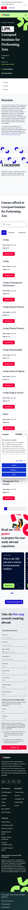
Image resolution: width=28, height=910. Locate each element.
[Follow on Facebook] (8, 782)
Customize (13, 470)
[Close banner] (25, 434)
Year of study (6, 677)
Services (17, 796)
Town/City (5, 716)
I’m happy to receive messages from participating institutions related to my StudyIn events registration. (14, 741)
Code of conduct (6, 828)
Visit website (8, 73)
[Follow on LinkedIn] (3, 782)
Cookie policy (5, 907)
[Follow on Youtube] (14, 782)
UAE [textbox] (3, 711)
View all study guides (13, 602)
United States (5, 812)
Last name (5, 642)
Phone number (6, 649)
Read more (9, 586)
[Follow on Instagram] (19, 782)
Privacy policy (5, 904)
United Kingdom (6, 792)
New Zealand (5, 809)
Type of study (6, 670)
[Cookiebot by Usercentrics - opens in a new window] (16, 434)
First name (5, 634)
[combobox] (4, 652)
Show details (19, 460)
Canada (3, 799)
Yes (4, 7)
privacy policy (11, 727)
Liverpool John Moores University (10, 134)
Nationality (5, 663)
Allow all (14, 465)
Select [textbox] (4, 666)
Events (17, 805)
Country (4, 709)
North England (8, 69)
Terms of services (7, 901)
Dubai (3, 802)
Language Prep (19, 799)
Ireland (3, 805)
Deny (14, 474)
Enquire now (9, 254)
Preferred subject (7, 684)
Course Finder (19, 792)
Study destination (7, 692)
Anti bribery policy (7, 825)
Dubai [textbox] (3, 718)
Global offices (5, 822)
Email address (6, 656)
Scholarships (19, 802)
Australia (4, 796)
